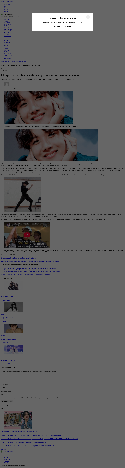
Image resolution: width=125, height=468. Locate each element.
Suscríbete (57, 26)
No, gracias (68, 26)
